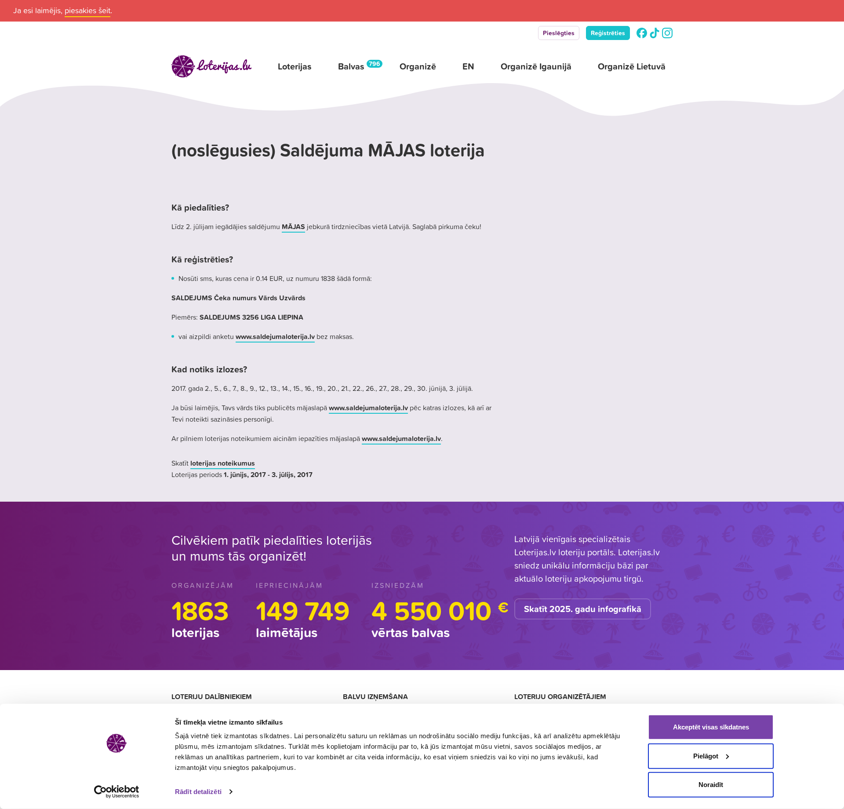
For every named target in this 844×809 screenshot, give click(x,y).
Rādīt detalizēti (198, 791)
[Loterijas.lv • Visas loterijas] (211, 66)
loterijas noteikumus (222, 463)
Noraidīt (710, 784)
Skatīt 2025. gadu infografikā (582, 609)
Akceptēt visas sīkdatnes (711, 727)
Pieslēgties (559, 33)
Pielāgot (705, 755)
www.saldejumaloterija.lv (275, 336)
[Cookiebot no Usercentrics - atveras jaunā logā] (116, 791)
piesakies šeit (87, 10)
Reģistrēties (608, 33)
